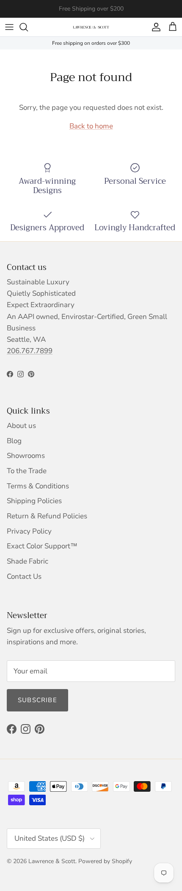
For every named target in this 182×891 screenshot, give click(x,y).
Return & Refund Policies (47, 516)
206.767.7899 (29, 351)
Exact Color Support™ (42, 546)
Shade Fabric (27, 561)
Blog (14, 441)
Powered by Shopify (105, 861)
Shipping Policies (34, 501)
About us (21, 426)
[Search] (28, 27)
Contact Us (24, 576)
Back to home (91, 126)
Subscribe (37, 700)
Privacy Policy (29, 531)
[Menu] (9, 27)
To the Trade (27, 471)
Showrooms (26, 455)
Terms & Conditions (38, 486)
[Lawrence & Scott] (91, 27)
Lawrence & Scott (51, 861)
